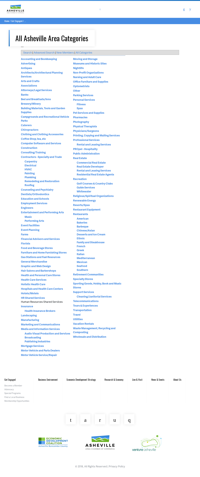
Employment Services (34, 203)
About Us (177, 379)
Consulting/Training (33, 152)
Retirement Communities (88, 274)
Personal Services (84, 99)
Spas (80, 108)
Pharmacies (80, 117)
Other (76, 90)
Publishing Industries (37, 341)
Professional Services (86, 140)
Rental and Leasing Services (94, 144)
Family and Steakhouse (91, 242)
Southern (82, 270)
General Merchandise (34, 261)
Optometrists (81, 86)
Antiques (26, 68)
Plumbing (30, 177)
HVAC (28, 169)
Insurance (27, 306)
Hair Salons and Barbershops (38, 270)
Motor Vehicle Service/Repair (39, 355)
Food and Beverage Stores (37, 248)
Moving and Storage (85, 59)
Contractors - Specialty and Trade (41, 157)
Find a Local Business (14, 397)
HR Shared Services (33, 298)
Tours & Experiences (85, 305)
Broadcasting (33, 337)
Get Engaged (16, 21)
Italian (80, 254)
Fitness (81, 104)
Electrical (30, 165)
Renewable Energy (84, 200)
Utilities (78, 319)
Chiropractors (29, 129)
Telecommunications (86, 301)
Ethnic (81, 238)
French (81, 246)
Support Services (83, 292)
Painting (30, 173)
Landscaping (29, 315)
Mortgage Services (32, 346)
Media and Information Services (40, 329)
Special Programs (12, 393)
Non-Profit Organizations (88, 72)
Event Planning (30, 230)
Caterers (26, 125)
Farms (24, 234)
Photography (81, 122)
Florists (25, 243)
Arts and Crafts (30, 81)
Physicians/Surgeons (86, 131)
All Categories (84, 52)
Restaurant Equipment (86, 209)
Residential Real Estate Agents (95, 174)
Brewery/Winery (31, 103)
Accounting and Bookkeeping (39, 59)
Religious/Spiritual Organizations (93, 196)
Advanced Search (44, 52)
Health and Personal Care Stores (40, 275)
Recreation (80, 179)
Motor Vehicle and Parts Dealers (40, 350)
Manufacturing (30, 320)
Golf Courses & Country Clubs (95, 183)
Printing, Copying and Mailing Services (96, 135)
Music (28, 217)
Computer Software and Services (41, 143)
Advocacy (9, 389)
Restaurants (80, 214)
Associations (29, 85)
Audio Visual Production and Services (47, 333)
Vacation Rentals (83, 323)
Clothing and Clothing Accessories (42, 134)
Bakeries (82, 222)
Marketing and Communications (40, 324)
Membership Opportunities (16, 401)
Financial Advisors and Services (40, 239)
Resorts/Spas (81, 205)
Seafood (82, 266)
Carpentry (31, 161)
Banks (24, 94)
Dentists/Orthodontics (35, 194)
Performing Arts (34, 220)
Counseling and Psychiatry (37, 189)
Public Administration (86, 153)
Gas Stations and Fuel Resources (40, 257)
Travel (77, 314)
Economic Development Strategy (81, 379)
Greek (80, 250)
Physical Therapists (85, 126)
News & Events (157, 379)
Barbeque (82, 226)
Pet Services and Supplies (88, 112)
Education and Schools (35, 198)
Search (27, 52)
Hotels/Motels (30, 293)
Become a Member (13, 385)
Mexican (82, 262)
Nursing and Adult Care (87, 77)
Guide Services (86, 187)
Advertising (28, 63)
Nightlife (78, 68)
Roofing (29, 185)
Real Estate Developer (90, 166)
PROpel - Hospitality (85, 149)
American (83, 218)
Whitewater (84, 191)
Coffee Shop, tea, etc (33, 138)
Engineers (27, 207)
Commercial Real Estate (91, 162)
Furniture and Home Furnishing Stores (44, 252)
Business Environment (48, 379)
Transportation (82, 310)
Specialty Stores (83, 279)
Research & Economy (114, 379)
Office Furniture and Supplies (90, 81)
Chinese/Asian (86, 230)
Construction (29, 148)
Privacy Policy (117, 466)
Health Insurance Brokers (40, 311)
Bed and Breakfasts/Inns (36, 99)
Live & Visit (137, 379)
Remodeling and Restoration (42, 181)
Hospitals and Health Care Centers (42, 288)
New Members (65, 52)
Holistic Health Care (33, 284)
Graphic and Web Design (36, 266)
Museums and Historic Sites (90, 63)
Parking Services (83, 95)
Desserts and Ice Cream (91, 234)
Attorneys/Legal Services (36, 90)
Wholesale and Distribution (89, 336)
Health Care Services (33, 279)
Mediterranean (86, 258)
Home (6, 21)
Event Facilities (30, 225)
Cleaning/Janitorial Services (94, 296)
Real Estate (80, 158)
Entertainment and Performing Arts (42, 212)
